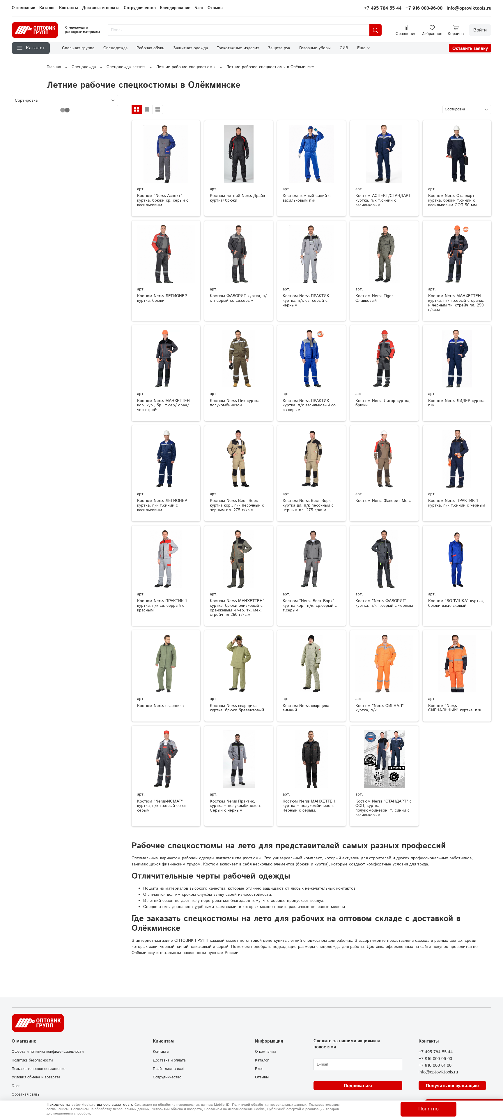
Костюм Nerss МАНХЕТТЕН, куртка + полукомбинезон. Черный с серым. (309, 806)
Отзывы (216, 8)
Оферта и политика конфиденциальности (48, 1051)
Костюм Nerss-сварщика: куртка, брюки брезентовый (237, 708)
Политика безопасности (32, 1060)
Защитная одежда (190, 48)
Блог (198, 8)
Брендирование (175, 8)
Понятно (428, 1109)
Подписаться (358, 1085)
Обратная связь (25, 1094)
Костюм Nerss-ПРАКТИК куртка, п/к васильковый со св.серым (309, 405)
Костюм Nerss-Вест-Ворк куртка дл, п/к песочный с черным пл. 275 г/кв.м (308, 505)
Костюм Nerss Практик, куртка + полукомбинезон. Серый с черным (235, 806)
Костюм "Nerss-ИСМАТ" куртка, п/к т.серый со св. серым (162, 806)
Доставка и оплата (101, 8)
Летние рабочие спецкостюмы (185, 67)
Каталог (47, 8)
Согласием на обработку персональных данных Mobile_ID (181, 1104)
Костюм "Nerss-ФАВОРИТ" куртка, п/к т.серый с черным (384, 603)
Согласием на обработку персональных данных (110, 1109)
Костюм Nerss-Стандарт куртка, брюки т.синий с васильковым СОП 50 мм (452, 200)
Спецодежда (115, 48)
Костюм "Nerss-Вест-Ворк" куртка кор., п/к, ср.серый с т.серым (310, 605)
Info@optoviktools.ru (469, 8)
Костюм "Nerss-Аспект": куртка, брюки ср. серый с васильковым (162, 200)
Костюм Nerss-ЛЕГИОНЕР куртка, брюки (162, 298)
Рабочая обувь (150, 48)
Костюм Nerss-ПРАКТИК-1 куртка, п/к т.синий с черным (456, 503)
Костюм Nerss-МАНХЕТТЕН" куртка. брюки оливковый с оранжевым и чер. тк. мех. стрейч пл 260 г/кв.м (237, 608)
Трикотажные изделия (238, 48)
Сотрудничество (140, 8)
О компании (23, 8)
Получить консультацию (452, 1085)
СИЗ (344, 48)
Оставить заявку (470, 48)
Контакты (68, 8)
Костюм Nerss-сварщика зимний (306, 708)
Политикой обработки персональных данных (269, 1104)
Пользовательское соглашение (38, 1068)
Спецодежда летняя (126, 67)
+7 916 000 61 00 (435, 1065)
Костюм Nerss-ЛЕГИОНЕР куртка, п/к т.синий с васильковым (162, 505)
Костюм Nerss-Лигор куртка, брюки (382, 403)
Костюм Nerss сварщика (160, 706)
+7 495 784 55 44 (382, 8)
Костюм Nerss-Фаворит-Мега (383, 501)
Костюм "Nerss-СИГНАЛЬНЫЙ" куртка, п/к (454, 708)
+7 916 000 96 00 (435, 1059)
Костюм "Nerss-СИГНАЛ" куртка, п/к (379, 708)
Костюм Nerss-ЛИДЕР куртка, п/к (457, 403)
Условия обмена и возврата (36, 1077)
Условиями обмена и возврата (177, 1109)
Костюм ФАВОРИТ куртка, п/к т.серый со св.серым (238, 298)
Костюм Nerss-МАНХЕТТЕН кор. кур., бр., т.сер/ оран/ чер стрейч (163, 405)
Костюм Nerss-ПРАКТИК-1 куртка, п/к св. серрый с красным (162, 605)
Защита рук (279, 48)
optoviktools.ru (83, 1104)
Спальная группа (78, 48)
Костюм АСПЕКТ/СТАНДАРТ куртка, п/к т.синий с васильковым (383, 200)
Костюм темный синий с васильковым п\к (306, 198)
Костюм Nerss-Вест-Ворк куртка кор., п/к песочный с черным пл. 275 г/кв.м (237, 505)
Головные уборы (315, 48)
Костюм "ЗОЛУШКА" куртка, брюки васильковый (456, 603)
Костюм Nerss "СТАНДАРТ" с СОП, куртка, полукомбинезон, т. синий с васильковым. (383, 808)
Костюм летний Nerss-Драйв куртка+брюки (237, 198)
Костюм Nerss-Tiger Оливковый (374, 298)
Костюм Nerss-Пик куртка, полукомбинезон (235, 403)
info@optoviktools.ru (438, 1072)
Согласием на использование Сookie (234, 1109)
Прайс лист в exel (168, 1068)
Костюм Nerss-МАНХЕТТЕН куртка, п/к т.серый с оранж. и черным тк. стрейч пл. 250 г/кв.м (456, 303)
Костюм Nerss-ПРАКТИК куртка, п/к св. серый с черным (306, 300)
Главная (54, 67)
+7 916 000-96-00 (423, 8)
